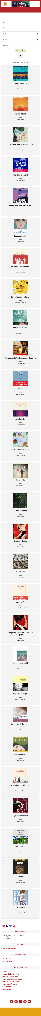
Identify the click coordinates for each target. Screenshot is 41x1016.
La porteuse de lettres (20, 297)
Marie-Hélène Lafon (20, 852)
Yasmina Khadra (20, 272)
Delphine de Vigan (20, 791)
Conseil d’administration (10, 974)
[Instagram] (25, 1001)
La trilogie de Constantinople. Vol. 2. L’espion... (20, 634)
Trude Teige (20, 150)
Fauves (20, 877)
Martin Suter (20, 760)
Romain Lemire (20, 394)
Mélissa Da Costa (20, 882)
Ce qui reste (20, 480)
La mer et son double (20, 663)
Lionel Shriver (20, 821)
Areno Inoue (20, 119)
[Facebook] (11, 1001)
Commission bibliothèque (11, 982)
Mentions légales (8, 961)
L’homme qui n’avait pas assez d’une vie (20, 358)
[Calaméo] (20, 1001)
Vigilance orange (20, 83)
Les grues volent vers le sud (20, 205)
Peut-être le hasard (20, 175)
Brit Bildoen (20, 89)
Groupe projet (7, 987)
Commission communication (12, 979)
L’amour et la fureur (20, 755)
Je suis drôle (20, 419)
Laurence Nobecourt (20, 699)
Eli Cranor (20, 577)
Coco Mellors (20, 241)
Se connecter (6, 989)
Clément (20, 388)
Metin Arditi (20, 547)
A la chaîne (20, 572)
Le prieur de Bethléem (20, 266)
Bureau (4, 971)
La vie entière (20, 602)
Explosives (20, 907)
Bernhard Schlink (20, 485)
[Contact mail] (16, 1001)
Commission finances (9, 984)
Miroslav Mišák (20, 516)
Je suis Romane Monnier (20, 785)
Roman (20, 87)
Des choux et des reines (20, 449)
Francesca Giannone (20, 302)
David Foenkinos (20, 424)
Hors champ (20, 846)
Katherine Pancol (20, 455)
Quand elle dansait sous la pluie (20, 144)
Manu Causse (20, 730)
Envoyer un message (9, 949)
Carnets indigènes (20, 511)
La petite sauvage (20, 694)
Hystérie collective (20, 816)
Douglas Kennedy (20, 363)
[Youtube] (29, 1001)
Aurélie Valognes (20, 333)
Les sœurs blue (20, 236)
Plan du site (6, 959)
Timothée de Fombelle (20, 608)
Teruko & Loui (20, 114)
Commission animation (10, 977)
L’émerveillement (20, 327)
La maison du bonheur (20, 724)
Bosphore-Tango (20, 541)
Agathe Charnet (20, 180)
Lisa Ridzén (20, 211)
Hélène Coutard (20, 913)
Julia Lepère (20, 669)
